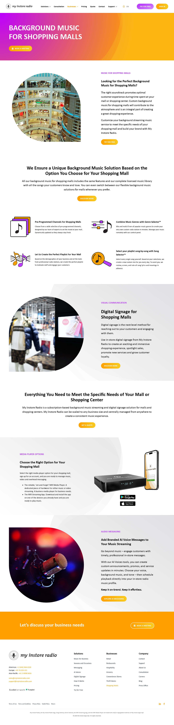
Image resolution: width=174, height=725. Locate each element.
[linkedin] (160, 704)
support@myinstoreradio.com (20, 681)
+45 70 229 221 (21, 670)
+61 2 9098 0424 (25, 673)
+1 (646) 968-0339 (24, 667)
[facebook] (164, 704)
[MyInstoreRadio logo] (19, 4)
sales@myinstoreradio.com (19, 678)
